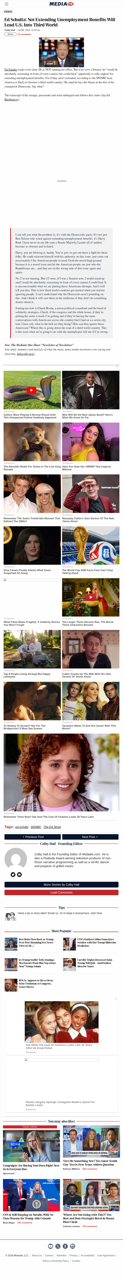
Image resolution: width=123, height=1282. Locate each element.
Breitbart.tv (11, 99)
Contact (76, 1261)
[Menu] (8, 4)
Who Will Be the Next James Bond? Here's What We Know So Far (87, 416)
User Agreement (106, 1255)
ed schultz (21, 826)
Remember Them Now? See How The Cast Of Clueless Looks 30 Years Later (49, 816)
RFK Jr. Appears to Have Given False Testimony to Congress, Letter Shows (36, 983)
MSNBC (36, 826)
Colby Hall (9, 30)
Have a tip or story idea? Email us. (38, 913)
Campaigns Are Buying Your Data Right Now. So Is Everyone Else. (31, 1167)
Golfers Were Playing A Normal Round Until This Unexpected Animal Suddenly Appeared (30, 416)
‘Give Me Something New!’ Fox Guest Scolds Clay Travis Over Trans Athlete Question (90, 1163)
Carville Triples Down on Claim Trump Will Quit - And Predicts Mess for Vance (94, 963)
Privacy (74, 1255)
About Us (37, 1255)
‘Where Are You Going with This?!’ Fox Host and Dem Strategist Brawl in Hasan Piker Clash (88, 1218)
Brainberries (9, 411)
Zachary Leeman (71, 1226)
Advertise (62, 1255)
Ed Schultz (10, 69)
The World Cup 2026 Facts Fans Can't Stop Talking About (87, 572)
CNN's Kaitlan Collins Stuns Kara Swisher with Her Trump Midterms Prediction (96, 942)
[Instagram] (72, 1246)
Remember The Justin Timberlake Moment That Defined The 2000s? (32, 520)
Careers (49, 1255)
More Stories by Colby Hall (61, 884)
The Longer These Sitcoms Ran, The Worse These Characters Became (88, 623)
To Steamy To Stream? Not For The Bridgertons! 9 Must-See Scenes (24, 727)
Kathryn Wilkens (71, 1169)
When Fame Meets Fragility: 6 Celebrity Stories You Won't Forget (32, 623)
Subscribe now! (26, 354)
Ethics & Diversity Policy (56, 1261)
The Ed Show (52, 826)
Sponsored (8, 1173)
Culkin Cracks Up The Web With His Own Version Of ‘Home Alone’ (86, 675)
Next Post (88, 837)
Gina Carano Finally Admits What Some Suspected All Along (27, 572)
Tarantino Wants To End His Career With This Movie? (89, 727)
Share (11, 34)
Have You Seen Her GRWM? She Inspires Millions (86, 468)
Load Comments (62, 892)
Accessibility (87, 1255)
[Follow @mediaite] (58, 1246)
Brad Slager (9, 1222)
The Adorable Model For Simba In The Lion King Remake (32, 468)
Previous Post (34, 837)
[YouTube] (50, 1246)
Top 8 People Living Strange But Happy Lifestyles (27, 675)
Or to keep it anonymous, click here (81, 913)
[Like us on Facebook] (65, 1246)
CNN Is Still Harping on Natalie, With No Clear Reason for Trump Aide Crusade (28, 1216)
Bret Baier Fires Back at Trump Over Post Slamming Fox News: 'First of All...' (36, 942)
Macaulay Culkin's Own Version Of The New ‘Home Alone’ (88, 520)
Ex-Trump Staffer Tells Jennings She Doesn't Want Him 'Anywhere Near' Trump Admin (37, 963)
